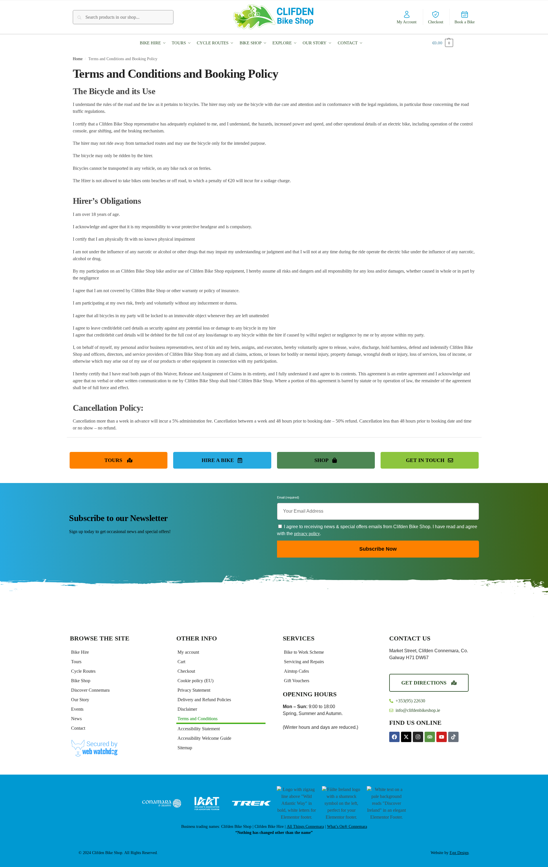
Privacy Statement (193, 690)
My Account (407, 22)
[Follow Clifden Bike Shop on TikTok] (453, 737)
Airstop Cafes (296, 671)
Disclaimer (187, 709)
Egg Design (459, 853)
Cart (181, 661)
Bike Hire (80, 652)
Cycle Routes (83, 671)
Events (77, 709)
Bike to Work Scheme (304, 652)
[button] (154, 43)
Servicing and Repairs (304, 661)
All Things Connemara (305, 826)
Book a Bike (465, 22)
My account (188, 652)
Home (78, 59)
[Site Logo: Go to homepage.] (274, 17)
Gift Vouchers (296, 680)
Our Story (80, 699)
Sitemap (184, 747)
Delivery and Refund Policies (204, 699)
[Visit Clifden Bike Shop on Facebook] (394, 737)
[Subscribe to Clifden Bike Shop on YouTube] (441, 737)
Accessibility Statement (198, 728)
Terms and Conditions (197, 718)
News (76, 718)
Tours (76, 661)
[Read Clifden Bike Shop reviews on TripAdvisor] (430, 737)
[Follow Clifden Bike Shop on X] (406, 737)
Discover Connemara (90, 690)
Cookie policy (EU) (195, 680)
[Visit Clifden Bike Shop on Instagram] (418, 737)
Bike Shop (80, 680)
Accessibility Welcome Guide (204, 738)
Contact (78, 728)
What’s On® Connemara (347, 826)
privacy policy (307, 533)
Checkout (435, 22)
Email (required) (288, 498)
